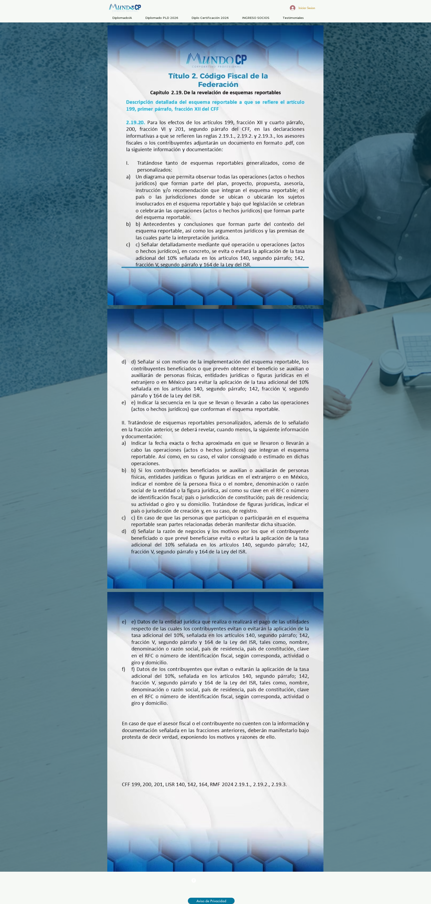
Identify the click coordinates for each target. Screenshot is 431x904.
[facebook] (193, 880)
